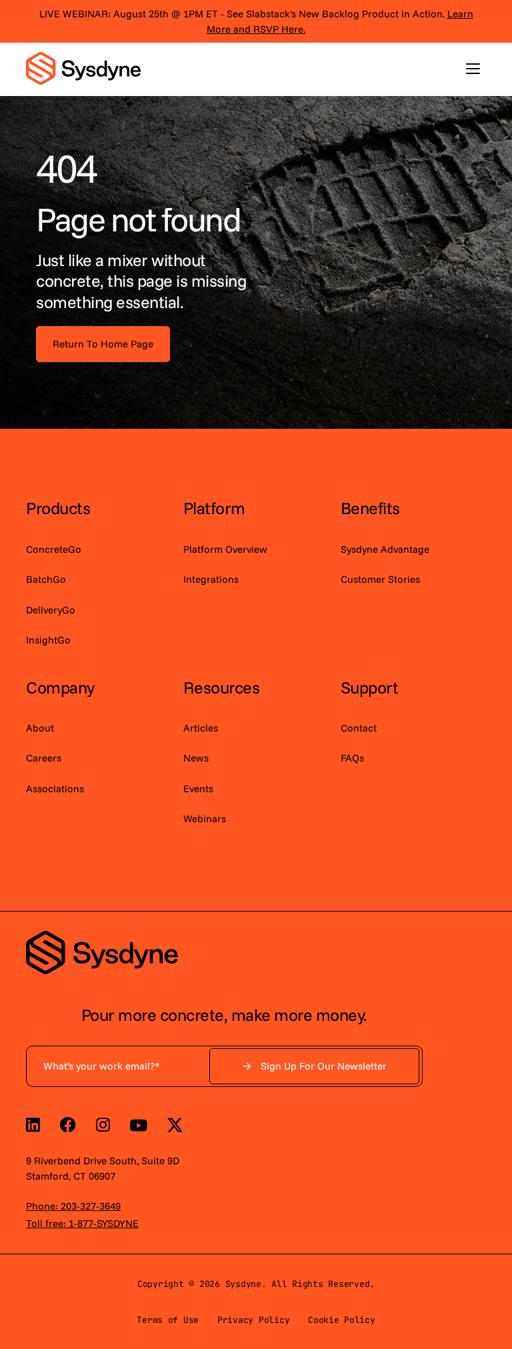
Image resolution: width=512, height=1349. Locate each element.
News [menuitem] (196, 758)
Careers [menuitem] (43, 758)
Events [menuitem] (198, 788)
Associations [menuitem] (55, 788)
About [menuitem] (40, 728)
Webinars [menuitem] (204, 818)
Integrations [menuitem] (211, 579)
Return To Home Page (103, 343)
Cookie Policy (341, 1320)
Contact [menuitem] (359, 728)
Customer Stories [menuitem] (380, 579)
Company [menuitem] (60, 687)
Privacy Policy (253, 1320)
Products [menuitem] (58, 507)
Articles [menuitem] (200, 728)
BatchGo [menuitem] (46, 579)
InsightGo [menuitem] (48, 639)
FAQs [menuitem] (352, 758)
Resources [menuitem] (221, 687)
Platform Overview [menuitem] (225, 549)
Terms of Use (168, 1320)
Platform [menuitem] (214, 507)
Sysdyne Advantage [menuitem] (385, 549)
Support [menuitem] (370, 687)
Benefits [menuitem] (370, 507)
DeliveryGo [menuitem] (50, 609)
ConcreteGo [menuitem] (53, 549)
